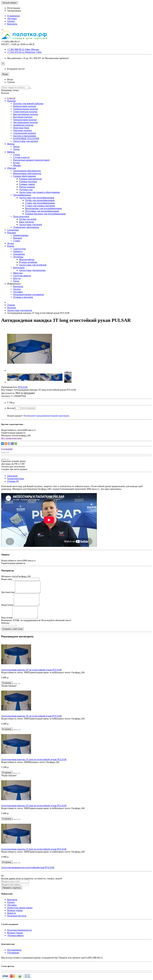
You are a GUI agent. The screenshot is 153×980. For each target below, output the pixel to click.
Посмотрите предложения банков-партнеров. (46, 415)
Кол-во (10, 408)
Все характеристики (11, 438)
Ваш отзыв (6, 617)
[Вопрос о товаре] (2, 452)
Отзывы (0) (13, 481)
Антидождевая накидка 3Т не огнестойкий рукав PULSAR (31, 716)
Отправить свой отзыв (12, 629)
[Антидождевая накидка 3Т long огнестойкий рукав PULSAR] (29, 370)
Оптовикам (13, 952)
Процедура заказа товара (19, 907)
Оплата (11, 21)
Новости (11, 913)
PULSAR (49, 867)
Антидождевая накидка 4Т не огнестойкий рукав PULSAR (31, 669)
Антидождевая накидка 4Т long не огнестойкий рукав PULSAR (33, 805)
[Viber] (12, 443)
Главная (11, 98)
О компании (13, 15)
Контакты (12, 24)
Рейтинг (5, 623)
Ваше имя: (6, 579)
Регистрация (13, 8)
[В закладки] (5, 452)
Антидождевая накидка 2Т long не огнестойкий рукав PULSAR (33, 849)
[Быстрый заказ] (14, 683)
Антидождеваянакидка (13, 867)
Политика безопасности (19, 930)
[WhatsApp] (15, 443)
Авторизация (14, 10)
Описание (12, 476)
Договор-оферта (15, 935)
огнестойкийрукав (34, 867)
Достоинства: (8, 592)
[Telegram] (9, 443)
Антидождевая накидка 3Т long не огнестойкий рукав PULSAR (33, 759)
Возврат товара (15, 910)
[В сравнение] (8, 452)
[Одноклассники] (5, 443)
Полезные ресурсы (16, 915)
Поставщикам (14, 950)
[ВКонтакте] (2, 443)
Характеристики (15, 478)
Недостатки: (7, 605)
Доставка (12, 18)
